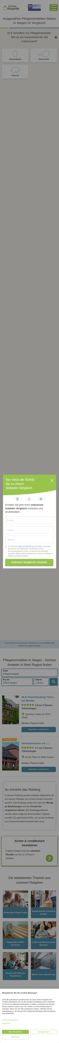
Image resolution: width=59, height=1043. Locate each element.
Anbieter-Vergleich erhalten (29, 562)
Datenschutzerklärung (26, 546)
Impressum (6, 1023)
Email (10, 520)
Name (10, 530)
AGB (39, 546)
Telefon (11, 539)
